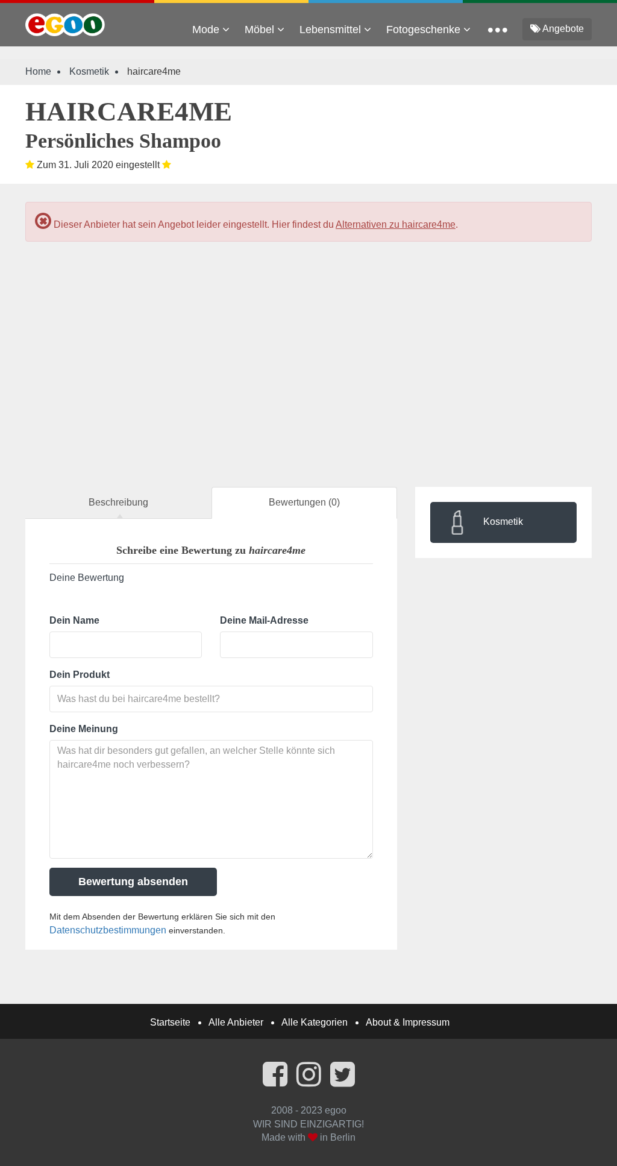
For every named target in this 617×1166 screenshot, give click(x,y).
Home (38, 71)
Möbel (261, 30)
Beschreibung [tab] (118, 502)
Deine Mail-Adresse (264, 620)
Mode (207, 30)
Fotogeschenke (424, 30)
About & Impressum (407, 1022)
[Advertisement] (308, 353)
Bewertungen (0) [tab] (304, 502)
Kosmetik (89, 71)
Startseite (170, 1022)
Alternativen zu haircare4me (396, 224)
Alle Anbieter (235, 1022)
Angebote (562, 29)
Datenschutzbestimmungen (107, 930)
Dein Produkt (79, 674)
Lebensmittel (331, 30)
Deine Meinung (83, 729)
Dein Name (74, 620)
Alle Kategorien (314, 1022)
